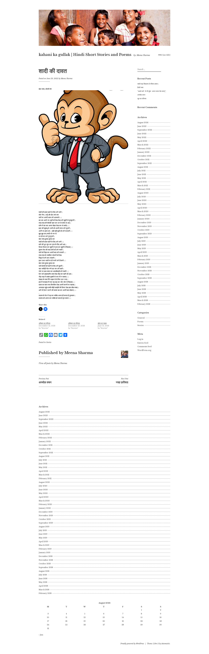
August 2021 (142, 167)
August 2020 (143, 193)
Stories (48, 342)
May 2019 (141, 248)
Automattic (165, 644)
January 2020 (143, 219)
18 (66, 621)
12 (85, 617)
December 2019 (144, 222)
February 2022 (144, 148)
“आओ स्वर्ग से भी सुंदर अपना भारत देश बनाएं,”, (151, 91)
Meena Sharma (66, 78)
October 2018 (143, 274)
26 (85, 625)
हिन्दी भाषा (140, 87)
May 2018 (141, 293)
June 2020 (141, 200)
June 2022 (141, 134)
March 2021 (142, 185)
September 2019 (144, 234)
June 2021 (141, 174)
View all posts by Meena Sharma (53, 363)
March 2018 (142, 300)
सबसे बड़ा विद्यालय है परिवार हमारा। (148, 84)
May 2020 (141, 204)
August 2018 (142, 282)
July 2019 (141, 241)
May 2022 (141, 137)
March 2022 (142, 145)
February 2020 (144, 215)
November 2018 (144, 271)
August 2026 (142, 122)
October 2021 (143, 159)
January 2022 (143, 152)
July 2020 (141, 197)
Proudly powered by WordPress (132, 644)
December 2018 (144, 267)
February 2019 (143, 259)
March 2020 (142, 211)
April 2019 (142, 252)
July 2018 (141, 285)
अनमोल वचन (141, 95)
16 (160, 617)
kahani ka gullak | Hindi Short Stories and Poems (85, 54)
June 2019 (141, 245)
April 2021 (142, 182)
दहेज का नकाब (102, 323)
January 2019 (143, 263)
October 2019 (143, 230)
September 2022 (144, 130)
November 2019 (144, 226)
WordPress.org (144, 350)
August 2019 (142, 237)
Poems (140, 322)
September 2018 (144, 278)
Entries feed (142, 343)
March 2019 (142, 256)
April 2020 (142, 208)
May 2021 (141, 178)
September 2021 (144, 163)
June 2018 (141, 289)
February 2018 (143, 304)
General (141, 318)
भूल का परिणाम (141, 98)
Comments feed (144, 346)
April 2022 (142, 141)
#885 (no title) (164, 55)
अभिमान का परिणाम (44, 323)
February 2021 (143, 189)
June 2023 (141, 126)
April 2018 (142, 297)
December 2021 (144, 156)
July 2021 (141, 171)
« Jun (41, 635)
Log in (140, 339)
